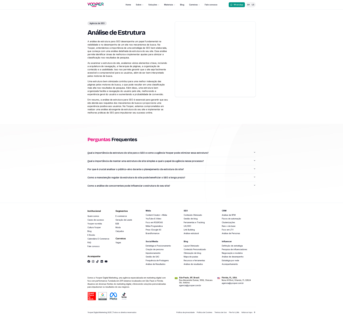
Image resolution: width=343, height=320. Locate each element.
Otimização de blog (192, 253)
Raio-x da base (228, 226)
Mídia (148, 211)
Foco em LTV (228, 230)
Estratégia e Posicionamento (158, 246)
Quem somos (93, 216)
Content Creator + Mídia (156, 215)
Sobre (138, 5)
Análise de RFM (229, 215)
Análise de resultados (193, 264)
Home (128, 5)
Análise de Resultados (155, 264)
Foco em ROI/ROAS (154, 222)
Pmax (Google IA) (153, 230)
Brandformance (152, 233)
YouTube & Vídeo (153, 218)
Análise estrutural (191, 233)
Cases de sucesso (95, 220)
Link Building (189, 230)
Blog (182, 5)
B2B (117, 223)
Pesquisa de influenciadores (234, 249)
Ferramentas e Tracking (194, 222)
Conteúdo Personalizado (195, 249)
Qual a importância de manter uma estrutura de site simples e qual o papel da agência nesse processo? (145, 161)
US (253, 5)
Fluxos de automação (231, 218)
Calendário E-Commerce (98, 239)
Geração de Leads (124, 220)
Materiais (168, 5)
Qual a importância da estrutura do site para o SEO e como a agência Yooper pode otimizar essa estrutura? (147, 152)
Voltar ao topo (246, 312)
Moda (118, 227)
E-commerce (121, 216)
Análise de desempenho (233, 257)
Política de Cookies (204, 312)
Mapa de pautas (191, 257)
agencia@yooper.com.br (190, 285)
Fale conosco (211, 5)
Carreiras (193, 5)
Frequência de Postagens (157, 260)
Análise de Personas (231, 233)
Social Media (152, 241)
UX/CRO (187, 226)
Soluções (152, 5)
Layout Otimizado (191, 246)
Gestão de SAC (152, 257)
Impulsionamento (153, 253)
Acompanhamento (230, 264)
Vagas (118, 242)
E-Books (91, 235)
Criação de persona (154, 249)
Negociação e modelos (232, 253)
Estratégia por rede (230, 260)
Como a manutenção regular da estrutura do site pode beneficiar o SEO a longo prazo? (136, 177)
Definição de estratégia (232, 246)
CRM (224, 211)
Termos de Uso (220, 312)
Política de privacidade (185, 312)
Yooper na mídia (94, 223)
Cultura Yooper (94, 227)
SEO (186, 211)
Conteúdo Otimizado (193, 215)
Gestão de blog (191, 218)
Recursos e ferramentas (194, 260)
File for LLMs (234, 312)
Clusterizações (228, 222)
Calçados (120, 231)
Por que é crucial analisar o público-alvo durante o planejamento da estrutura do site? (135, 169)
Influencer (227, 241)
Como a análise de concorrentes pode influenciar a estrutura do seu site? (128, 185)
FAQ (89, 242)
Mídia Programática (154, 226)
